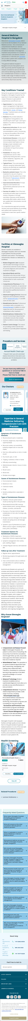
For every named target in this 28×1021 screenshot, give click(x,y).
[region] (14, 1010)
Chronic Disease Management (17, 346)
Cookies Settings (14, 1014)
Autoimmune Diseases (12, 430)
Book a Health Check (18, 773)
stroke (13, 110)
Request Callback (26, 14)
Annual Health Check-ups (4, 346)
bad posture (15, 178)
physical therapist (8, 307)
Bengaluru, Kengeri (16, 405)
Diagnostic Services (24, 347)
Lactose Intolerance (9, 797)
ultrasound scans (13, 298)
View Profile (8, 410)
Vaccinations (10, 346)
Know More (7, 773)
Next (25, 430)
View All (14, 781)
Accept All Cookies (14, 1018)
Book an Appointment (15, 379)
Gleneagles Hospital (14, 41)
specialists (22, 56)
